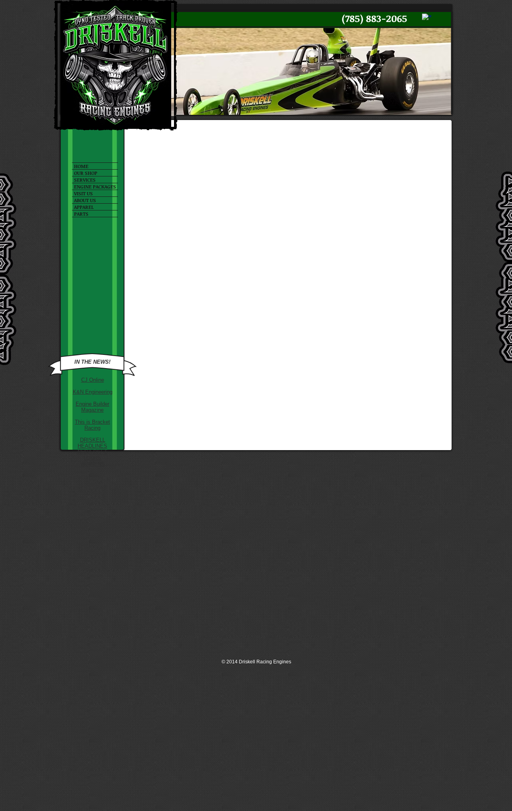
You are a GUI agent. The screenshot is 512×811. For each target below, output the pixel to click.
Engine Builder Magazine (92, 407)
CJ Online (92, 380)
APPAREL (84, 207)
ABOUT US (85, 200)
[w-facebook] (426, 18)
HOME (81, 166)
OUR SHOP (85, 173)
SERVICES (85, 179)
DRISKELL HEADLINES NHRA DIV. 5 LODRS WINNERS (93, 452)
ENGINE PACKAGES (95, 186)
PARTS (81, 213)
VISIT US (83, 193)
